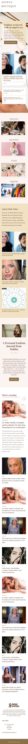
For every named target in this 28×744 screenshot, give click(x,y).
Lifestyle (5, 420)
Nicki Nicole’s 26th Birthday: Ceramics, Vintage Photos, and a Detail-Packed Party (12, 570)
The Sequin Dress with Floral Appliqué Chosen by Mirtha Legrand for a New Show (14, 540)
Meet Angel (14, 379)
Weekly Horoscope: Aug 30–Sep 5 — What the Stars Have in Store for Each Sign (13, 99)
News (5, 83)
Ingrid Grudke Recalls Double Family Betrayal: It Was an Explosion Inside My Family (13, 481)
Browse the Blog (10, 42)
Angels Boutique (8, 4)
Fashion (5, 93)
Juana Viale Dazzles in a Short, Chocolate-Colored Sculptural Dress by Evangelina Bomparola (13, 689)
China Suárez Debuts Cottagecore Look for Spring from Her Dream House (14, 90)
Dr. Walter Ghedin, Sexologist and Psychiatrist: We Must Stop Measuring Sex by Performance (14, 424)
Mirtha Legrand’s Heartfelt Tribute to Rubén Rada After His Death (13, 78)
